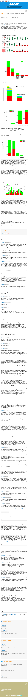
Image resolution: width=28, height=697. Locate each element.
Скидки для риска (4, 18)
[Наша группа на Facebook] (2, 1)
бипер (9, 225)
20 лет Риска (3, 691)
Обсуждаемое (13, 17)
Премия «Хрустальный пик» (6, 689)
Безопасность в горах (8, 23)
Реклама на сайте (4, 688)
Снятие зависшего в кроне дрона (7, 670)
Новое (7, 17)
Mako (2, 491)
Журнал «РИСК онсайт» (5, 686)
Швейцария (12, 225)
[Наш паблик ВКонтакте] (0, 1)
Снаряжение (17, 13)
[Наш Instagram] (5, 1)
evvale (2, 410)
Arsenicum (3, 242)
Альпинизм (2, 23)
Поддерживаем (7, 621)
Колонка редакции (7, 640)
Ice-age (2, 503)
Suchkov (2, 562)
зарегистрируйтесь (14, 614)
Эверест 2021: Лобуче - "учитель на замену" (9, 633)
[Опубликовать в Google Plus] (8, 233)
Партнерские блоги (8, 661)
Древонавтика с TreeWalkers (6, 675)
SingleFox (3, 255)
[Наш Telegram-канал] (8, 1)
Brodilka (3, 644)
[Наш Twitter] (3, 1)
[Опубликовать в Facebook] (4, 233)
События (12, 13)
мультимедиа (7, 14)
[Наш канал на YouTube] (6, 1)
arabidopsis (3, 555)
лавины (6, 225)
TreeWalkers (4, 667)
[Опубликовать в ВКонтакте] (2, 233)
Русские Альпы (14, 23)
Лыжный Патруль (7, 541)
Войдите (4, 614)
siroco (2, 307)
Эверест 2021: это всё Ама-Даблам (7, 628)
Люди (2, 14)
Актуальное (3, 17)
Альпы (4, 225)
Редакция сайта (4, 630)
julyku (2, 337)
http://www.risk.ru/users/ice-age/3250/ (16, 508)
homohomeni (4, 625)
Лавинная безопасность (22, 23)
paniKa (5, 24)
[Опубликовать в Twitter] (6, 233)
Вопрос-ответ (6, 13)
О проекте (2, 690)
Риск (2, 13)
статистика (15, 225)
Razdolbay (3, 261)
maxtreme (3, 270)
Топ (17, 17)
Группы (22, 13)
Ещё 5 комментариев (4, 511)
